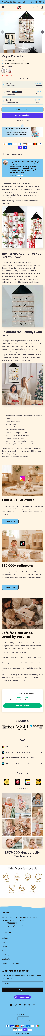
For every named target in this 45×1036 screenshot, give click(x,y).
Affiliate (5, 938)
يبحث (3, 942)
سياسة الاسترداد (7, 951)
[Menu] (2, 7)
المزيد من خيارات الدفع (22, 120)
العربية (21, 1019)
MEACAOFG (25, 1033)
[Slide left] (2, 32)
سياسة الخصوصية (7, 946)
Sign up (22, 990)
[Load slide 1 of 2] (22, 51)
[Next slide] (40, 727)
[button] (37, 7)
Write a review (22, 705)
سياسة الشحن (6, 959)
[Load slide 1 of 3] (24, 51)
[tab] (21, 179)
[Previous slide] (4, 727)
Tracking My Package (10, 963)
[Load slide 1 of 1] (19, 51)
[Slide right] (42, 32)
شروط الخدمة (6, 955)
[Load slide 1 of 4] (26, 51)
